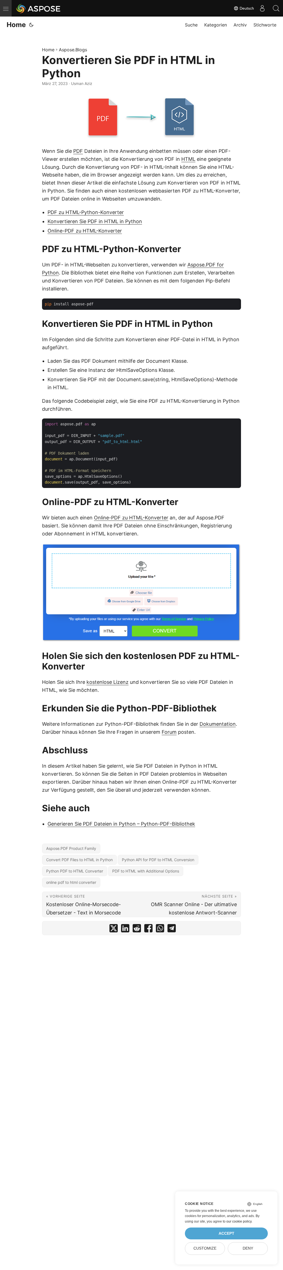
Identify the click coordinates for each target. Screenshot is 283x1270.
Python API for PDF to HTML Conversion (158, 859)
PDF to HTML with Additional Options (145, 871)
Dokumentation (218, 724)
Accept (226, 1233)
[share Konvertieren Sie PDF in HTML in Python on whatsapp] (160, 929)
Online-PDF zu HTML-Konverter (85, 231)
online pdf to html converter (71, 882)
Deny (248, 1248)
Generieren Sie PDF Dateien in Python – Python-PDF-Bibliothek (121, 824)
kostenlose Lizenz (108, 682)
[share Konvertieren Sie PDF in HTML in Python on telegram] (171, 929)
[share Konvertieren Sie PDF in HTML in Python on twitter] (113, 929)
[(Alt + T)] (31, 25)
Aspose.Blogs (73, 49)
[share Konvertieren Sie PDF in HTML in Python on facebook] (148, 929)
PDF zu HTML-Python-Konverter (86, 212)
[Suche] (276, 8)
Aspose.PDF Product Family (71, 848)
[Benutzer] (262, 8)
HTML (188, 159)
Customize (204, 1248)
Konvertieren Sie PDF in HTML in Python (95, 221)
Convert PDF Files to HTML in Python (79, 859)
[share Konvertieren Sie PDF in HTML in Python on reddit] (137, 929)
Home (16, 25)
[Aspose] (38, 8)
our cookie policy (238, 1221)
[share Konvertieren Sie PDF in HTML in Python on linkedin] (125, 929)
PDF (78, 151)
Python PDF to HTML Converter (74, 871)
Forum (169, 732)
